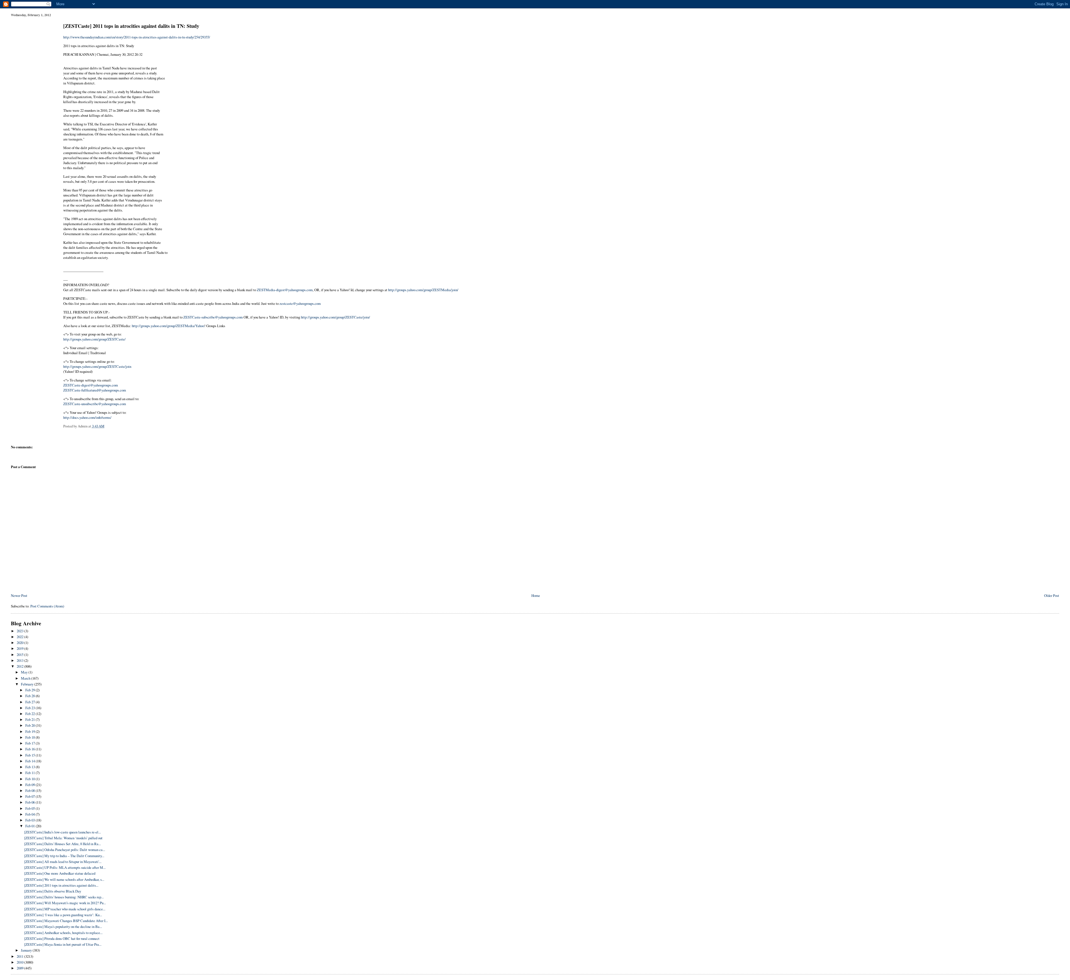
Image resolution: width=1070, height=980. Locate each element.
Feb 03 (30, 820)
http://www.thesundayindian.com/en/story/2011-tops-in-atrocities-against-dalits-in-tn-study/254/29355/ (136, 37)
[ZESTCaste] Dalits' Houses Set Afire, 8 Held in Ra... (62, 843)
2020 (20, 642)
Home (535, 595)
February (27, 684)
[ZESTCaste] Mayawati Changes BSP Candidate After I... (66, 920)
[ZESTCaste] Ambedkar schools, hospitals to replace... (63, 932)
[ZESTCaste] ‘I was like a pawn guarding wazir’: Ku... (63, 914)
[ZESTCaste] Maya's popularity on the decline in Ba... (63, 926)
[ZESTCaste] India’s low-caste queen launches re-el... (62, 832)
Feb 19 (30, 731)
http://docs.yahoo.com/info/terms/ (87, 417)
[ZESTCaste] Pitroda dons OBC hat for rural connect (61, 938)
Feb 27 (30, 701)
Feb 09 (30, 784)
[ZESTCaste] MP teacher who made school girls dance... (64, 908)
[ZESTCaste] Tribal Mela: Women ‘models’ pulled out (63, 837)
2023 (20, 630)
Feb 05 (30, 808)
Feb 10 (30, 778)
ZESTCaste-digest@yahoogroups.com (90, 385)
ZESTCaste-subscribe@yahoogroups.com (213, 317)
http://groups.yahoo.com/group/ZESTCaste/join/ (335, 317)
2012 (20, 666)
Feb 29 (30, 689)
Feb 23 (30, 707)
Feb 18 (30, 737)
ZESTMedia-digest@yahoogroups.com (285, 289)
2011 (20, 956)
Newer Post (19, 595)
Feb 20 (30, 725)
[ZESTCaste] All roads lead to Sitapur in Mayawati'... (62, 861)
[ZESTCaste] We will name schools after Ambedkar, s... (64, 879)
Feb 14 (30, 760)
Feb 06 (30, 802)
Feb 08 (30, 790)
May (24, 672)
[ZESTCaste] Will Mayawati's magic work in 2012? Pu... (65, 902)
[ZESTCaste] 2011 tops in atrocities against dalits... (61, 885)
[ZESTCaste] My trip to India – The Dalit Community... (64, 855)
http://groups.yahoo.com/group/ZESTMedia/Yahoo (168, 325)
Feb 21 (30, 719)
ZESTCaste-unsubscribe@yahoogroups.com (94, 403)
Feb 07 (30, 796)
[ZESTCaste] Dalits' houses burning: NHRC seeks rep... (64, 896)
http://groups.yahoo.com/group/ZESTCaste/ (94, 339)
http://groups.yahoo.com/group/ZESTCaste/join (97, 366)
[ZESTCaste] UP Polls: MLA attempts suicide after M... (65, 867)
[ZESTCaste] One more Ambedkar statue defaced (59, 873)
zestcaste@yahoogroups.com (300, 303)
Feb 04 (30, 814)
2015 (20, 654)
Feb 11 (30, 772)
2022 (20, 636)
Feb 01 (30, 825)
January (27, 950)
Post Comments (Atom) (47, 606)
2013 (20, 660)
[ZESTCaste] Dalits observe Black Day (52, 891)
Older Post (1051, 595)
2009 (20, 968)
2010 (20, 962)
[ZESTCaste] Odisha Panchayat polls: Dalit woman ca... (64, 849)
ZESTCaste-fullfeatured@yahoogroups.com (94, 390)
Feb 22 (30, 713)
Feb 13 (30, 766)
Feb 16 (30, 749)
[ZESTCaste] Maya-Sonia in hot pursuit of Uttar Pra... (62, 944)
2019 (20, 648)
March (26, 678)
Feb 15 (30, 755)
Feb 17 (30, 743)
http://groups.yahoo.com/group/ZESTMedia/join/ (423, 289)
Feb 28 (30, 695)
